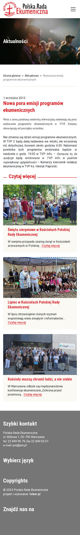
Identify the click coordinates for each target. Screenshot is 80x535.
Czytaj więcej (51, 245)
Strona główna (11, 75)
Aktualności (32, 75)
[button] (25, 9)
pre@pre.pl (20, 445)
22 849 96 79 (16, 441)
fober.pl (34, 494)
